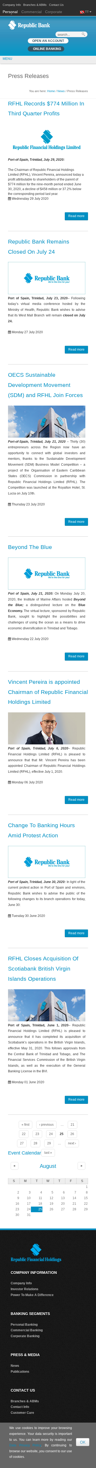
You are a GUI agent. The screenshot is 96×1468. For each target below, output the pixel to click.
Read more (76, 216)
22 (24, 1134)
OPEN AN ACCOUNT (48, 41)
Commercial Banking (27, 1330)
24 (51, 1134)
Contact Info (20, 1407)
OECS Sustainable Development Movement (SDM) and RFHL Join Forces (45, 385)
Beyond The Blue (30, 547)
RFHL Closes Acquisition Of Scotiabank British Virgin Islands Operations (43, 968)
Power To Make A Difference (32, 1295)
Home (51, 91)
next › (72, 1143)
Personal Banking (24, 1324)
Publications (20, 1371)
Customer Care (22, 1413)
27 (22, 1143)
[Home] (29, 25)
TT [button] (87, 11)
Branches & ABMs (35, 4)
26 (72, 1134)
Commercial (31, 12)
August (48, 1166)
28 (35, 1143)
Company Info (12, 4)
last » (48, 1153)
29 (49, 1143)
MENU (7, 59)
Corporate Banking (25, 1336)
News (61, 91)
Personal (11, 12)
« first (25, 1124)
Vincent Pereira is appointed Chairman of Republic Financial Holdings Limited (48, 692)
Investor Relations (24, 1289)
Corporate (53, 12)
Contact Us (56, 4)
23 (37, 1134)
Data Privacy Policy (25, 1445)
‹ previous (46, 1124)
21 (72, 1124)
